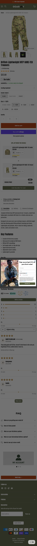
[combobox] (21, 275)
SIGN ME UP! (27, 283)
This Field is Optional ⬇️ (23, 273)
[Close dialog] (35, 261)
